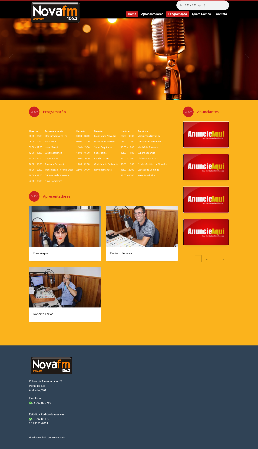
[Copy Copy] (206, 134)
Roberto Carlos (43, 314)
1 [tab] (127, 96)
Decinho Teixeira (121, 253)
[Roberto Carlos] (65, 287)
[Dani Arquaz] (65, 226)
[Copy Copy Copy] (206, 199)
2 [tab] (130, 96)
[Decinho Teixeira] (141, 226)
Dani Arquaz (41, 253)
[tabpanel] (129, 58)
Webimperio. (59, 437)
